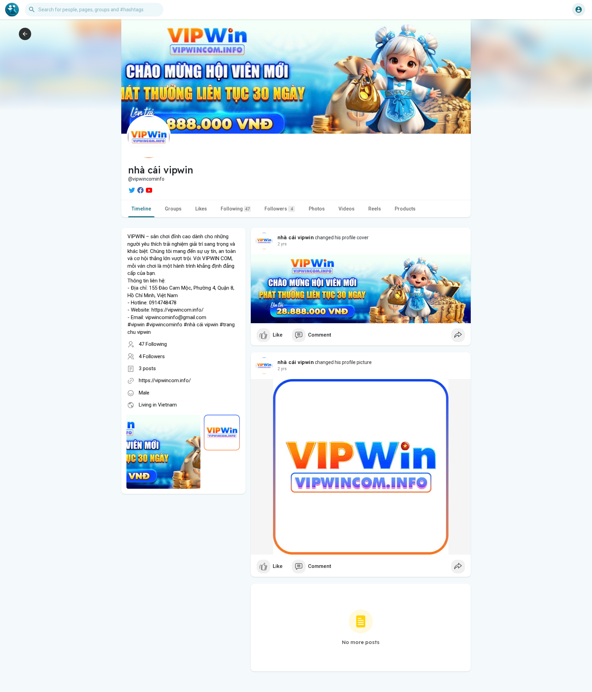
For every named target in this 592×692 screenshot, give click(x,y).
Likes (201, 208)
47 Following (153, 344)
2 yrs (282, 244)
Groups (173, 208)
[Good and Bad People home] (12, 9)
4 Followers (152, 356)
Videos (346, 208)
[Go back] (25, 34)
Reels (374, 208)
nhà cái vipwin (296, 237)
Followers (278, 208)
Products (405, 208)
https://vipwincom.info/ (165, 380)
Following (235, 208)
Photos (317, 208)
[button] (578, 9)
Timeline (141, 208)
